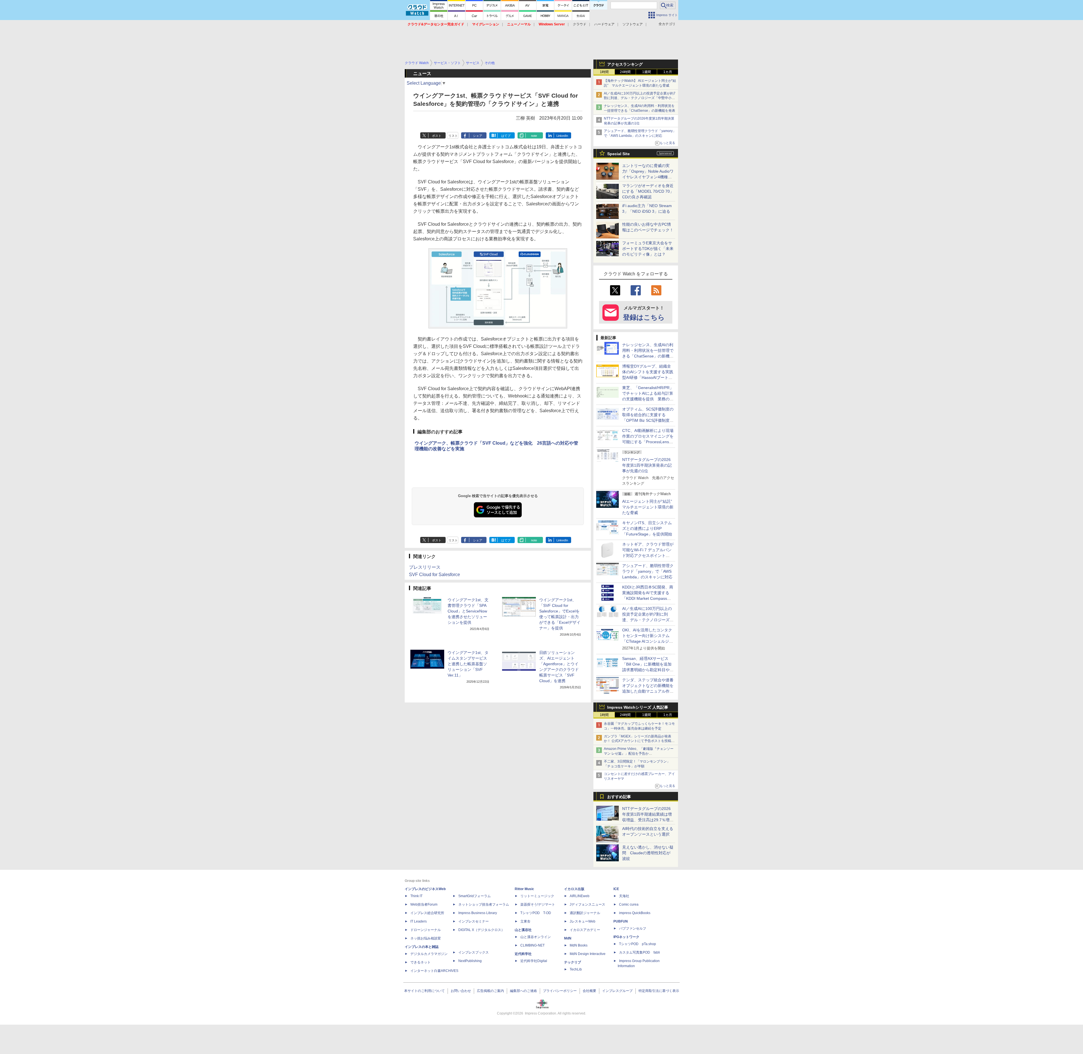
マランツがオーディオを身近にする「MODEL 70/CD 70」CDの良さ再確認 (648, 191)
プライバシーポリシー (560, 991)
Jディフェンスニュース (587, 904)
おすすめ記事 (619, 796)
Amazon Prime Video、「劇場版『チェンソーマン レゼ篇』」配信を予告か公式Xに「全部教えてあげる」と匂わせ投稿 (638, 753)
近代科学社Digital (533, 961)
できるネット (420, 962)
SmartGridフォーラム (474, 896)
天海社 (624, 896)
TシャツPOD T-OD (535, 913)
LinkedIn (562, 135)
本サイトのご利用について (424, 991)
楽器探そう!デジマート (537, 904)
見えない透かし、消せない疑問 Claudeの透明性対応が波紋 (647, 853)
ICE (616, 889)
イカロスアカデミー (585, 930)
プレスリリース (425, 567)
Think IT (416, 896)
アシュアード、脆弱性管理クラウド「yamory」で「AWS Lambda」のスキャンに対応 (647, 571)
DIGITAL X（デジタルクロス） (481, 930)
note (534, 135)
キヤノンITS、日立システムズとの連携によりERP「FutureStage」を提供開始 (647, 528)
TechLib (576, 969)
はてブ (505, 135)
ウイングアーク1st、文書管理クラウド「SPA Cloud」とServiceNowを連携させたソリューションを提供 (468, 611)
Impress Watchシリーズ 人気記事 (637, 707)
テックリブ (572, 962)
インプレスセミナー (473, 921)
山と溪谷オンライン (535, 937)
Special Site (618, 153)
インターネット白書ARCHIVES (434, 971)
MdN (567, 938)
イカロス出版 (574, 889)
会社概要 (589, 991)
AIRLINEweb (579, 896)
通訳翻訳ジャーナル (585, 913)
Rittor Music (524, 889)
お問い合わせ (461, 991)
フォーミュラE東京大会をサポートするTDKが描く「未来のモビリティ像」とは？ (647, 248)
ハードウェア (604, 24)
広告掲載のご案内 (490, 991)
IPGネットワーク (626, 937)
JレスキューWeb (582, 921)
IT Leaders (418, 921)
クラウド (579, 24)
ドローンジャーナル (425, 930)
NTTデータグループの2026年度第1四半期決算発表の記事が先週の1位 (647, 465)
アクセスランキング (625, 64)
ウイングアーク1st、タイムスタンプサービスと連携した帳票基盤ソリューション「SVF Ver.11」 (468, 663)
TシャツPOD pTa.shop (637, 944)
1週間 (646, 72)
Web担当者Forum (423, 904)
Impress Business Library (477, 913)
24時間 (625, 72)
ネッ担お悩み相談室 (425, 938)
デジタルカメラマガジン (429, 954)
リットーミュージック (537, 896)
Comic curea (629, 904)
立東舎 (525, 921)
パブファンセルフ (632, 928)
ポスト (436, 135)
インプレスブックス (473, 952)
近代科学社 (523, 954)
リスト (453, 135)
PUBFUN (620, 921)
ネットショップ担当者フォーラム (483, 904)
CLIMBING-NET (532, 945)
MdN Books (578, 945)
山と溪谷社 (523, 930)
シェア (477, 135)
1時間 (604, 72)
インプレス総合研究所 (427, 913)
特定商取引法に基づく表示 (659, 991)
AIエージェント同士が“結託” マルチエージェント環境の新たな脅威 (649, 507)
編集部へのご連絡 (523, 991)
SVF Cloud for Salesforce (434, 574)
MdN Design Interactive (588, 954)
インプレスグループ (617, 991)
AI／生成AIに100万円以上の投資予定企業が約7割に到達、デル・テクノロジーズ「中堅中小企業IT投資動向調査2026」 (639, 98)
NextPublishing (470, 961)
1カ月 (667, 72)
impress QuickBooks (634, 913)
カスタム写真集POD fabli (639, 952)
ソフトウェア (632, 24)
